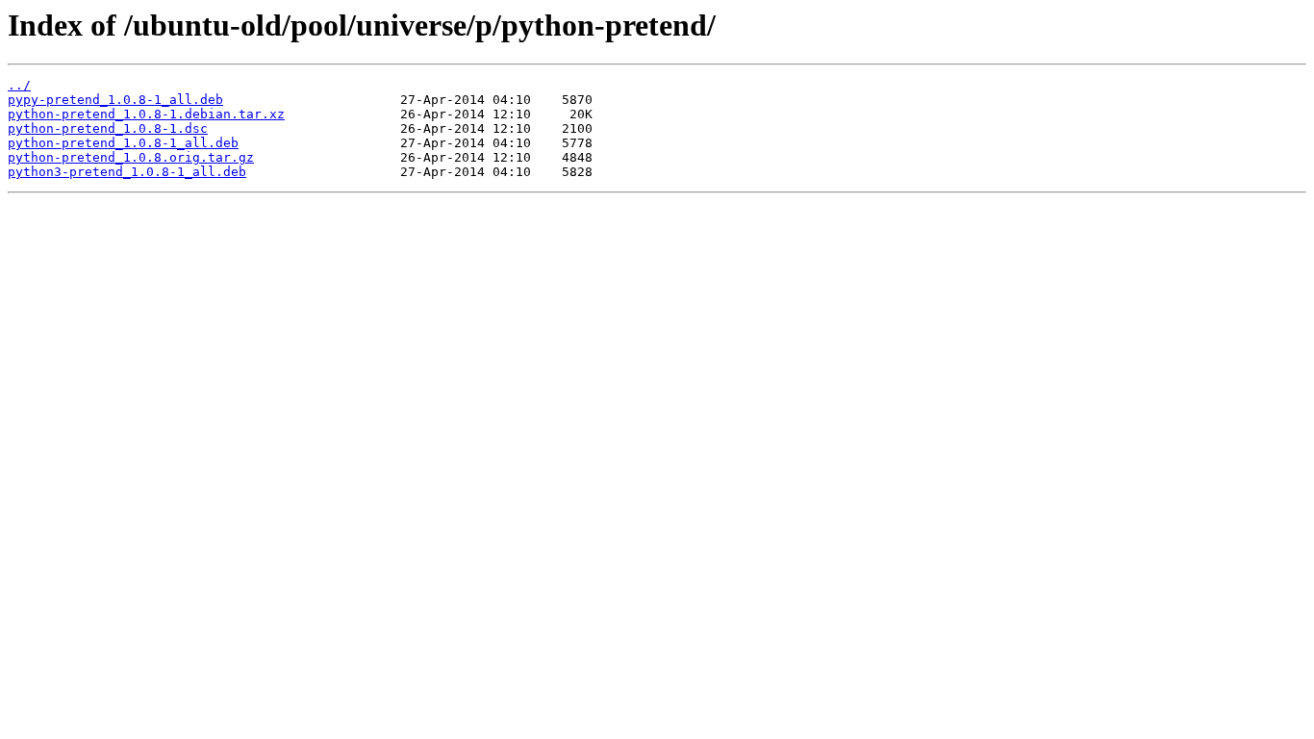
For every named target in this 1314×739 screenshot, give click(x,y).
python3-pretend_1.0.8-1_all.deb (127, 172)
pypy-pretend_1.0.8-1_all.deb (115, 99)
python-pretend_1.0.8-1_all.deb (123, 143)
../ (19, 85)
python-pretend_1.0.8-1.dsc (108, 128)
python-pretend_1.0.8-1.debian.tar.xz (146, 114)
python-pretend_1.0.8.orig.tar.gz (131, 157)
